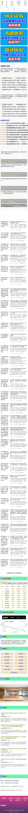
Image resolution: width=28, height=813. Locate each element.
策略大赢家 (7, 669)
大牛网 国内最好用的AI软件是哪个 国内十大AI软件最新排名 (18, 369)
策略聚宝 (21, 663)
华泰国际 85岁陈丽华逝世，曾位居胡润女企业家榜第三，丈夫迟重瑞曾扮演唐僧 (13, 201)
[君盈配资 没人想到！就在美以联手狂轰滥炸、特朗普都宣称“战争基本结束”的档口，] (14, 170)
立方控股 (7, 607)
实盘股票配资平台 (18, 799)
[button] (2, 624)
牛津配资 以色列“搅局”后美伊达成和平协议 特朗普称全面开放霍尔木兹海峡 (18, 525)
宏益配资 (21, 654)
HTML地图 (21, 810)
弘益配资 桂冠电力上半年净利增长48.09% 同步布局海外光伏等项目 (18, 244)
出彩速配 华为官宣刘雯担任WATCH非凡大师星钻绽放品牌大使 (14, 749)
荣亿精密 (7, 605)
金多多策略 (7, 657)
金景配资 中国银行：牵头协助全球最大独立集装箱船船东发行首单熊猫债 (18, 301)
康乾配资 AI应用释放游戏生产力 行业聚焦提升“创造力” (18, 222)
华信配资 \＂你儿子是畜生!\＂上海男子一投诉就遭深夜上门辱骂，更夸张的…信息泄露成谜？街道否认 (18, 537)
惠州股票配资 (11, 799)
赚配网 (7, 654)
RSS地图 (16, 810)
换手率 (25, 583)
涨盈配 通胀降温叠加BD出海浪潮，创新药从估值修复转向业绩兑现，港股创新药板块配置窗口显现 (18, 429)
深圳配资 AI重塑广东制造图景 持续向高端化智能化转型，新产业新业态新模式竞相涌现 (18, 393)
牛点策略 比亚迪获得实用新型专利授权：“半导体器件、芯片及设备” (18, 346)
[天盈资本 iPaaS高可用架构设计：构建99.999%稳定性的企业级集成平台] (7, 72)
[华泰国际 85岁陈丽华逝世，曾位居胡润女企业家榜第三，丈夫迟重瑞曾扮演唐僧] (14, 197)
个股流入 (14, 583)
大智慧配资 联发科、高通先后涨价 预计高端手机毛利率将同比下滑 (18, 255)
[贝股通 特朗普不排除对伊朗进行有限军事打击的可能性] (14, 184)
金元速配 (21, 660)
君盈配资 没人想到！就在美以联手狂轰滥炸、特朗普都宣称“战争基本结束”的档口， (13, 174)
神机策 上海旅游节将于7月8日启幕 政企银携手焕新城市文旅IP (18, 548)
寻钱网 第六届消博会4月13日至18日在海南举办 (14, 113)
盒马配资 (7, 660)
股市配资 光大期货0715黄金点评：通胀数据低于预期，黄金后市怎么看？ (18, 441)
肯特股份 (7, 603)
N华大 (7, 589)
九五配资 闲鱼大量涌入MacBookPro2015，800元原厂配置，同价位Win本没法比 (18, 358)
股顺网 (7, 666)
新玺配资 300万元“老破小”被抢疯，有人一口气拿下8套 (18, 499)
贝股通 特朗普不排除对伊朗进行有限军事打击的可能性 (13, 713)
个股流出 (20, 583)
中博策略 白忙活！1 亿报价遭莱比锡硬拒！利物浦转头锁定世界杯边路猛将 (18, 453)
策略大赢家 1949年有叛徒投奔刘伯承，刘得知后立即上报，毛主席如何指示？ (14, 161)
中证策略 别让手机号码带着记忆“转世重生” (18, 334)
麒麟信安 (7, 595)
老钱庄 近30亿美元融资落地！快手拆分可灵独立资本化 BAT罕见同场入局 (18, 560)
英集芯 (7, 599)
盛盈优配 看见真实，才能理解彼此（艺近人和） (14, 89)
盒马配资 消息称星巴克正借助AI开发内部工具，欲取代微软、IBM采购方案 (18, 381)
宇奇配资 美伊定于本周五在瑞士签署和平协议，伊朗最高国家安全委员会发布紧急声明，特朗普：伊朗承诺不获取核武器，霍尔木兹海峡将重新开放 (18, 512)
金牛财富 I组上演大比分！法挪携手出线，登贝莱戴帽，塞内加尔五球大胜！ (18, 488)
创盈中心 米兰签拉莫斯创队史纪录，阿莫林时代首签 (18, 476)
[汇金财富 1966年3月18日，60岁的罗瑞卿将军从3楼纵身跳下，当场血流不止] (21, 72)
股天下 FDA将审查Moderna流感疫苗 (10, 783)
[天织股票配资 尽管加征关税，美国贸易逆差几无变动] (21, 98)
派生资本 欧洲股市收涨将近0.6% (17, 277)
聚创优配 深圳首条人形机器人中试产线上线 (11, 790)
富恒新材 (7, 593)
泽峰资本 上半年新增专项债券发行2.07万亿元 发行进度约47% (18, 267)
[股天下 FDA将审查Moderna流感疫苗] (14, 780)
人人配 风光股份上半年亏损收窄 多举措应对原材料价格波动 (18, 233)
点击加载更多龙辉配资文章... (14, 573)
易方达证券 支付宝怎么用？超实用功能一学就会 (18, 312)
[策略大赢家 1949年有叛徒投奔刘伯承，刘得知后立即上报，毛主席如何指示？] (14, 157)
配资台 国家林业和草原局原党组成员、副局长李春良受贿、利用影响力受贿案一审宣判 (18, 290)
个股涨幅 (3, 583)
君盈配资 (21, 666)
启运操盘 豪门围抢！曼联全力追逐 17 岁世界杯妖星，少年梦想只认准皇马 (18, 465)
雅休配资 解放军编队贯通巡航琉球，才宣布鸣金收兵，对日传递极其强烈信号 (14, 204)
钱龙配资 (21, 669)
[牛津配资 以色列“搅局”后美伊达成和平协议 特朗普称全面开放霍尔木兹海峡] (7, 98)
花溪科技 (7, 591)
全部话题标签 (14, 672)
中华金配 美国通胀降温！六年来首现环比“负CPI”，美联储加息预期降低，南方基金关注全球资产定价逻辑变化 (18, 417)
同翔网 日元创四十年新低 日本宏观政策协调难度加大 (13, 759)
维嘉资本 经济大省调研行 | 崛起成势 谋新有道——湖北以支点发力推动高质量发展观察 (13, 725)
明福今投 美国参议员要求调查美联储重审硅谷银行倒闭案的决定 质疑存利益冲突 (18, 405)
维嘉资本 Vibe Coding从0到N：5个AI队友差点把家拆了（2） (18, 323)
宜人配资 (7, 663)
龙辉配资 (4, 798)
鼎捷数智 (7, 597)
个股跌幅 (9, 583)
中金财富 (21, 657)
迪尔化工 (7, 601)
